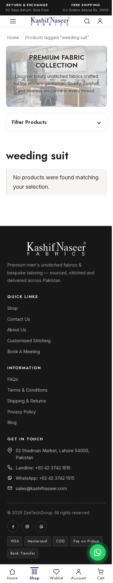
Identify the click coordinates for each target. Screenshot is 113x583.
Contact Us (18, 319)
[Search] (87, 21)
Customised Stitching (29, 340)
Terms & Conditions (27, 390)
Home (13, 37)
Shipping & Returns (26, 400)
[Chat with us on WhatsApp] (97, 552)
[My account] (100, 21)
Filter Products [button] (29, 122)
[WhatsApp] (41, 526)
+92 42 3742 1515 (56, 478)
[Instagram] (27, 526)
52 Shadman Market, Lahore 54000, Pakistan (52, 454)
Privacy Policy (21, 411)
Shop (12, 308)
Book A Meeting (23, 351)
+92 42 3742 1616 (53, 467)
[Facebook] (13, 526)
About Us (16, 329)
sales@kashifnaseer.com (41, 488)
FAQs (12, 379)
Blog (12, 422)
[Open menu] (13, 21)
